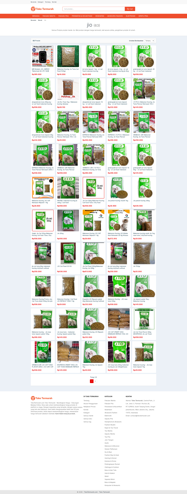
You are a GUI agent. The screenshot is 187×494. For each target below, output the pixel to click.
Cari (131, 9)
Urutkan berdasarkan (136, 41)
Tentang (47, 2)
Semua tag (87, 422)
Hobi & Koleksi (110, 473)
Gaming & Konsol (110, 458)
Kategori (40, 2)
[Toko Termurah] (41, 398)
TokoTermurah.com (91, 492)
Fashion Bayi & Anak (112, 455)
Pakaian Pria (63, 16)
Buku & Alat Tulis (110, 470)
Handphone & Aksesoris (113, 422)
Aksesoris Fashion (115, 16)
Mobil (106, 476)
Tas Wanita (108, 431)
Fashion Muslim (110, 425)
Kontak (54, 2)
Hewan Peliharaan (111, 449)
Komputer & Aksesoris (112, 485)
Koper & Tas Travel (111, 428)
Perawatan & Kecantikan (82, 16)
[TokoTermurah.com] (42, 9)
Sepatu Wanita (110, 434)
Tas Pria (107, 437)
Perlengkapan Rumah (112, 464)
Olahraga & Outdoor (112, 467)
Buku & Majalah (110, 482)
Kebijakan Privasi (89, 406)
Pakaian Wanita (49, 16)
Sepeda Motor (110, 479)
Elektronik (130, 16)
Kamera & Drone (110, 461)
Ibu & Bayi (108, 452)
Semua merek (88, 416)
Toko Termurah (104, 492)
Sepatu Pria (143, 16)
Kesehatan (99, 16)
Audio (107, 443)
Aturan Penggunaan (91, 403)
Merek (40, 20)
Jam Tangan (109, 440)
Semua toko (88, 419)
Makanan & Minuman (112, 446)
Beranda (33, 2)
